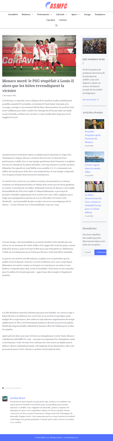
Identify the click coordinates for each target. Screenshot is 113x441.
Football (17, 388)
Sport (74, 14)
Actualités (13, 14)
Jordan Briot (17, 398)
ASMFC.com (44, 438)
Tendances (100, 14)
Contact (63, 20)
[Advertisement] (39, 137)
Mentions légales (56, 438)
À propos (50, 20)
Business (26, 14)
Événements (43, 14)
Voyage (87, 14)
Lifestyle (60, 14)
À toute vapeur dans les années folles (92, 168)
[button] (56, 25)
